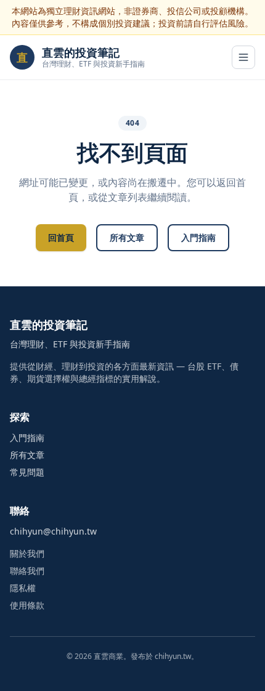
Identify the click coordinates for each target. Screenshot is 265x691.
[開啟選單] (243, 57)
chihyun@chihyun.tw (53, 531)
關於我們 (27, 553)
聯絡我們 (27, 570)
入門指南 (198, 237)
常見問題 (27, 472)
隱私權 (23, 588)
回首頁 (61, 237)
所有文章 (127, 237)
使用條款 (27, 605)
